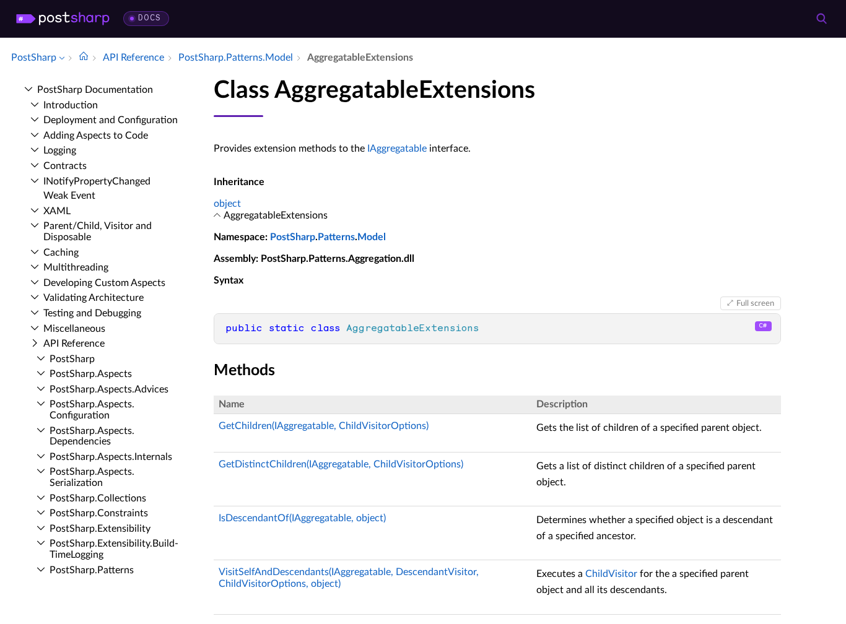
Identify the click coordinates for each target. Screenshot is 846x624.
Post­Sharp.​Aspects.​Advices (109, 389)
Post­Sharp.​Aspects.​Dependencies (92, 436)
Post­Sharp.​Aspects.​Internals (111, 457)
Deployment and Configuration (110, 120)
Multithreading (75, 267)
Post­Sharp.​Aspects (91, 374)
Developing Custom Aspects (104, 283)
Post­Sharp (72, 359)
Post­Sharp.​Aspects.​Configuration (92, 409)
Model (371, 237)
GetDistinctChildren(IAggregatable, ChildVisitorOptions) (341, 464)
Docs (149, 18)
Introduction (70, 105)
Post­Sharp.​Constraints (99, 513)
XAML (57, 211)
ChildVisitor (611, 574)
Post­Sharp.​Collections (98, 498)
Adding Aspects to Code (95, 136)
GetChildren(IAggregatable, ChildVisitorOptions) (324, 426)
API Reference (74, 344)
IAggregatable (397, 149)
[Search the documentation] (821, 18)
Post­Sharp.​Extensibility (100, 529)
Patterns (336, 237)
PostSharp (292, 237)
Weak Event (69, 196)
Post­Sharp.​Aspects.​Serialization (92, 477)
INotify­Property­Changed (96, 181)
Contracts (65, 166)
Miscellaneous (74, 329)
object (227, 204)
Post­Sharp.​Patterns (92, 570)
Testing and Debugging (92, 313)
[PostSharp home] (62, 18)
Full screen (755, 303)
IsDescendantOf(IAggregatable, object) (302, 518)
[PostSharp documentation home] (84, 58)
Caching (61, 253)
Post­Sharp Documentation (95, 90)
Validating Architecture (93, 298)
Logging (59, 150)
